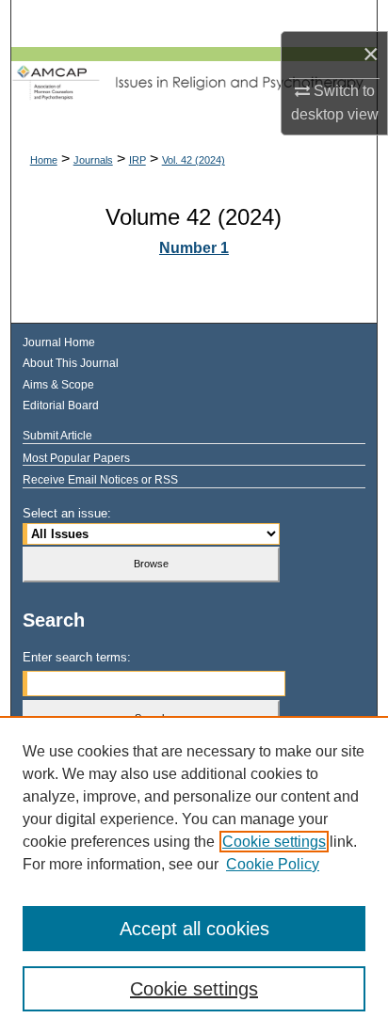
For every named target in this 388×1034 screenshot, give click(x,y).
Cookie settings (274, 842)
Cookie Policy (272, 864)
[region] (194, 875)
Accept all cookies (194, 928)
